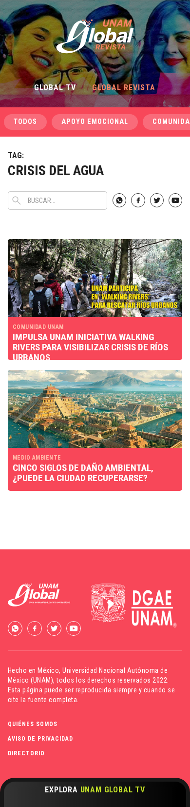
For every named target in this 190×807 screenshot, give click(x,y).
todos (25, 122)
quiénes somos (32, 724)
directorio (26, 753)
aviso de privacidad (40, 738)
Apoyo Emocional (94, 122)
